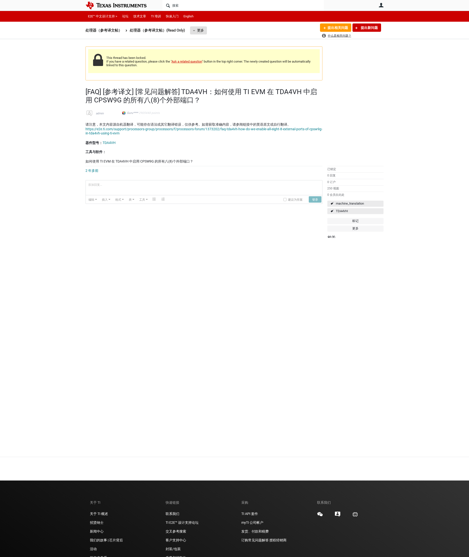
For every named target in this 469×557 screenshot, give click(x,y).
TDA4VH (342, 211)
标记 (355, 221)
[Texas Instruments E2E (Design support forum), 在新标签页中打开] (338, 516)
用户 (381, 5)
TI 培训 (156, 16)
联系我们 (172, 514)
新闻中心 (97, 531)
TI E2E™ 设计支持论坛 (182, 522)
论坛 (125, 16)
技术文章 (139, 16)
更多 (200, 30)
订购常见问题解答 (255, 540)
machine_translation (350, 203)
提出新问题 (369, 28)
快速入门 (172, 16)
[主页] (119, 5)
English (188, 16)
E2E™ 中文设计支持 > (102, 16)
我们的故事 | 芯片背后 (106, 540)
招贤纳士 (97, 522)
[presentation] (92, 199)
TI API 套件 (249, 514)
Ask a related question (186, 61)
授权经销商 (278, 540)
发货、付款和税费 (255, 531)
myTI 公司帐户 (252, 522)
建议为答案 (295, 199)
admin (100, 113)
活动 (93, 549)
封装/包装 (173, 549)
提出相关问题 (338, 28)
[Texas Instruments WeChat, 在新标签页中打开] (320, 516)
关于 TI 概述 (99, 514)
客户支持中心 (176, 540)
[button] (92, 199)
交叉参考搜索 (176, 531)
